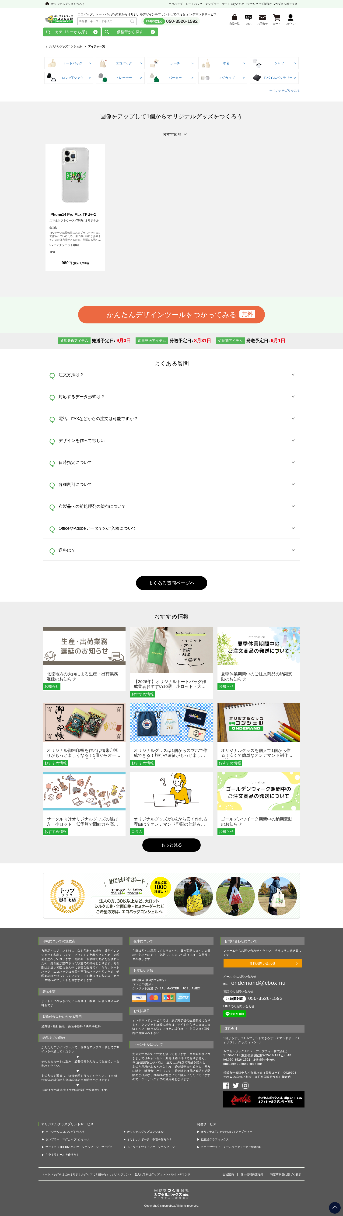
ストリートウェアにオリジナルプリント (152, 1147)
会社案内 (228, 1174)
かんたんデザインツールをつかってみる (172, 315)
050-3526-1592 (182, 21)
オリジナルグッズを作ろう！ (69, 4)
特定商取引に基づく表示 (285, 1174)
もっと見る (171, 845)
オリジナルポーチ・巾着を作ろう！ (149, 1139)
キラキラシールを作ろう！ (62, 1154)
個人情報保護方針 (252, 1174)
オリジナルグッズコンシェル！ (146, 1131)
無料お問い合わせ (262, 963)
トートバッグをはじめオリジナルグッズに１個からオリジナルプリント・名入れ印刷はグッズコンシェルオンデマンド (116, 1174)
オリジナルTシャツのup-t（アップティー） (228, 1131)
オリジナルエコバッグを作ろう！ (67, 1131)
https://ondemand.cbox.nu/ (242, 1063)
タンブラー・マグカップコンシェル (68, 1139)
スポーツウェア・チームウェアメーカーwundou (231, 1147)
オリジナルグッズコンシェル (64, 46)
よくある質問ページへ (171, 582)
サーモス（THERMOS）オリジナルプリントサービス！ (81, 1147)
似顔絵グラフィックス (215, 1139)
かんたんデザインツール (57, 1047)
